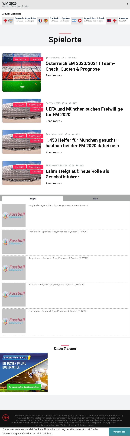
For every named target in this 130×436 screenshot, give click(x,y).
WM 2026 (9, 3)
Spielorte (36, 59)
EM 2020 (19, 105)
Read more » (54, 75)
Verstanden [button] (119, 431)
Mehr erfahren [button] (44, 433)
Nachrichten (21, 59)
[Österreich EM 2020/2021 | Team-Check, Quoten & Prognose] (21, 72)
